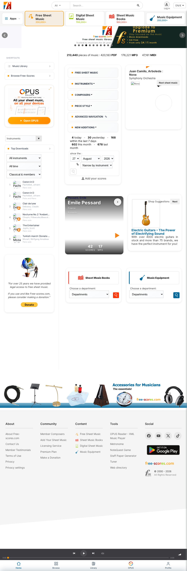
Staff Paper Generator (123, 455)
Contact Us (12, 443)
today (76, 137)
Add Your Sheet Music (53, 439)
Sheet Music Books (91, 439)
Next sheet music (168, 82)
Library (93, 568)
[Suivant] (117, 202)
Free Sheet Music (90, 433)
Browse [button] (56, 568)
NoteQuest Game (120, 449)
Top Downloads (19, 148)
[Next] (93, 553)
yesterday (96, 137)
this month (81, 144)
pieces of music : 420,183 (92, 55)
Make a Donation (50, 457)
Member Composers (52, 433)
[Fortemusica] (148, 473)
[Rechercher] (138, 5)
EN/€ (178, 5)
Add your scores (95, 178)
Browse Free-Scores (23, 75)
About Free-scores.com (12, 435)
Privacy (9, 461)
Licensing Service (50, 445)
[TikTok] (178, 436)
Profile (168, 568)
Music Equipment (90, 451)
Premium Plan (48, 451)
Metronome (117, 443)
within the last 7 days (93, 139)
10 (108, 45)
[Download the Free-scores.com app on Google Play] (163, 450)
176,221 (129, 55)
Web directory (118, 467)
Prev (5, 35)
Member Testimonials (18, 449)
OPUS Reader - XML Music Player (122, 435)
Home (19, 568)
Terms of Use (13, 455)
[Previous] (74, 553)
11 (112, 45)
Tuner (113, 461)
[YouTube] (158, 436)
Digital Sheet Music (91, 445)
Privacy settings (15, 467)
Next (182, 35)
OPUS (131, 568)
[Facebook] (148, 436)
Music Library (19, 66)
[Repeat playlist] (102, 553)
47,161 (149, 55)
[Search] (73, 172)
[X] (168, 436)
